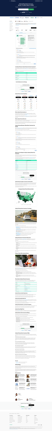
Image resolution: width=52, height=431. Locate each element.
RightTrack (19, 310)
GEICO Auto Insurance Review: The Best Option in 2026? (22, 375)
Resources (19, 415)
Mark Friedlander (26, 21)
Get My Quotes (31, 87)
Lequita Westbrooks (21, 21)
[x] (39, 424)
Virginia (26, 422)
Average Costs (11, 24)
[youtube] (41, 424)
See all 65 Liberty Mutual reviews (32, 48)
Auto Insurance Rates (11, 416)
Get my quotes (31, 9)
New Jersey (27, 421)
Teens (16, 162)
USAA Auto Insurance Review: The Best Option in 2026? (22, 379)
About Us (35, 416)
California (27, 416)
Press (34, 421)
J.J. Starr (17, 21)
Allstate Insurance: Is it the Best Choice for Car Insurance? (33, 387)
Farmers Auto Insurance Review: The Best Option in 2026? (33, 383)
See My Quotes (31, 175)
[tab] (21, 32)
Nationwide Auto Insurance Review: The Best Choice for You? (22, 383)
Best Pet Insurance (19, 422)
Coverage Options (11, 25)
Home (10, 413)
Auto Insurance (12, 413)
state (29, 183)
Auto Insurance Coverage (20, 416)
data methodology (19, 24)
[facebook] (38, 424)
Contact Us (35, 423)
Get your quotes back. (28, 14)
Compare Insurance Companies (12, 421)
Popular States (27, 415)
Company (35, 415)
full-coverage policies (31, 157)
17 (28, 150)
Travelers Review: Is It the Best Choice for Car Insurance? (22, 387)
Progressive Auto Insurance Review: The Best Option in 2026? (33, 375)
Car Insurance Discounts (20, 421)
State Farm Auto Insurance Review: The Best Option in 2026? (33, 379)
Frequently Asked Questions (11, 30)
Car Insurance (11, 415)
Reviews (15, 413)
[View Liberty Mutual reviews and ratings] (17, 28)
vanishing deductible (26, 299)
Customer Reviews (11, 23)
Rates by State (11, 422)
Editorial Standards (35, 422)
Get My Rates (31, 326)
